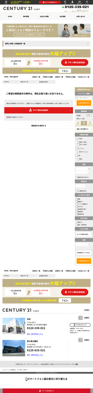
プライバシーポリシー (33, 364)
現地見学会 (81, 214)
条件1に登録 (49, 77)
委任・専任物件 (82, 225)
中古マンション (83, 152)
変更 (89, 115)
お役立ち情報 (44, 16)
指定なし (80, 222)
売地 (80, 159)
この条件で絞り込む (83, 103)
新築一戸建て (83, 142)
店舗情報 (86, 318)
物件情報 (26, 16)
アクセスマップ (81, 325)
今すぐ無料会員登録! (76, 62)
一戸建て (80, 139)
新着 (79, 199)
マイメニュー (72, 3)
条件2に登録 (71, 77)
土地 (79, 155)
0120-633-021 (36, 350)
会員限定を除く (82, 209)
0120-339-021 (36, 328)
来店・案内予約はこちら (35, 334)
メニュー (87, 3)
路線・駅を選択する (82, 129)
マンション (81, 148)
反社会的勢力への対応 (47, 364)
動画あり (80, 201)
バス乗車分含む (82, 191)
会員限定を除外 (43, 82)
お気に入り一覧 (84, 77)
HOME (6, 3)
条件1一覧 (37, 77)
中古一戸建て (83, 144)
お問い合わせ (79, 3)
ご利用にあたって (20, 364)
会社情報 (62, 16)
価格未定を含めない (83, 177)
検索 (65, 3)
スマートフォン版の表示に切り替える (47, 378)
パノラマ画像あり (83, 204)
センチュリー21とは (70, 364)
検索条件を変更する (38, 125)
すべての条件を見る (82, 234)
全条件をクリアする (84, 252)
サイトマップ (59, 364)
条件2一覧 (59, 77)
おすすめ (80, 206)
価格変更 (80, 211)
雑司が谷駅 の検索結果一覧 (15, 44)
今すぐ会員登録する (51, 2)
